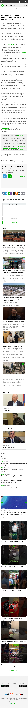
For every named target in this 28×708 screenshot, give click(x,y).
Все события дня (22, 491)
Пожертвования (23, 683)
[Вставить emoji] (16, 204)
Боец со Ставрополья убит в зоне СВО (12, 476)
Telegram (15, 141)
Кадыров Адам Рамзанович (10, 429)
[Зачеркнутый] (12, 204)
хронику (6, 129)
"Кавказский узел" (10, 44)
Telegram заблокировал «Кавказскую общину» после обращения (11, 619)
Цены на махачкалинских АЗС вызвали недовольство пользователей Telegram (14, 271)
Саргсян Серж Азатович (9, 447)
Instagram (22, 146)
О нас (2, 683)
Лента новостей (9, 10)
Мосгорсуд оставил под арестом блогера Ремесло (14, 322)
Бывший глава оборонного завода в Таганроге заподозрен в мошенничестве (14, 464)
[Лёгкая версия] (7, 1)
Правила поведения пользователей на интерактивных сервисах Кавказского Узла (14, 699)
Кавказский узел (5, 128)
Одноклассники (13, 148)
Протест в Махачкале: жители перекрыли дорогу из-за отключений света (12, 567)
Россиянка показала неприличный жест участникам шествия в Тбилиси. (12, 665)
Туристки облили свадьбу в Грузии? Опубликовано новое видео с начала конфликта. (11, 592)
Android (19, 135)
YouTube (21, 149)
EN (4, 1)
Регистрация (14, 218)
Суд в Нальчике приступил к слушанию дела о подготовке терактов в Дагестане (14, 244)
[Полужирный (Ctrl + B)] (4, 204)
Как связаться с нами (12, 683)
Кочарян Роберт (7, 410)
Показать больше (14, 670)
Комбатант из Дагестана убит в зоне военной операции (13, 457)
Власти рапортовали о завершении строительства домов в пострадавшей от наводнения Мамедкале (14, 298)
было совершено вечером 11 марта (13, 45)
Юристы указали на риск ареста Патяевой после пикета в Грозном (12, 345)
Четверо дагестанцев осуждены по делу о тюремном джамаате (12, 487)
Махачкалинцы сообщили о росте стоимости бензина (12, 377)
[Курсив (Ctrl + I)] (6, 204)
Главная (3, 10)
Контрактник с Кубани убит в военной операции (12, 470)
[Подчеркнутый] (9, 204)
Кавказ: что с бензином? (8, 8)
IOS (22, 135)
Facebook (17, 146)
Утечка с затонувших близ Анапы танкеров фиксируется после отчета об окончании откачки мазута (13, 514)
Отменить (14, 222)
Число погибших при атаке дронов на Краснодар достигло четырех (11, 481)
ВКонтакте (5, 148)
